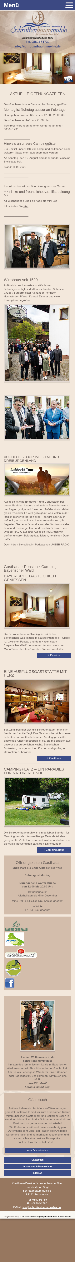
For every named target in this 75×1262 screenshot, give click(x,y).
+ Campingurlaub (53, 849)
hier (25, 206)
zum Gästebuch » (37, 1150)
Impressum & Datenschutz (37, 1166)
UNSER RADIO (60, 544)
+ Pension (54, 655)
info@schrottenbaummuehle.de (37, 46)
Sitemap (37, 1173)
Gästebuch (37, 1159)
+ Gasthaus (54, 758)
